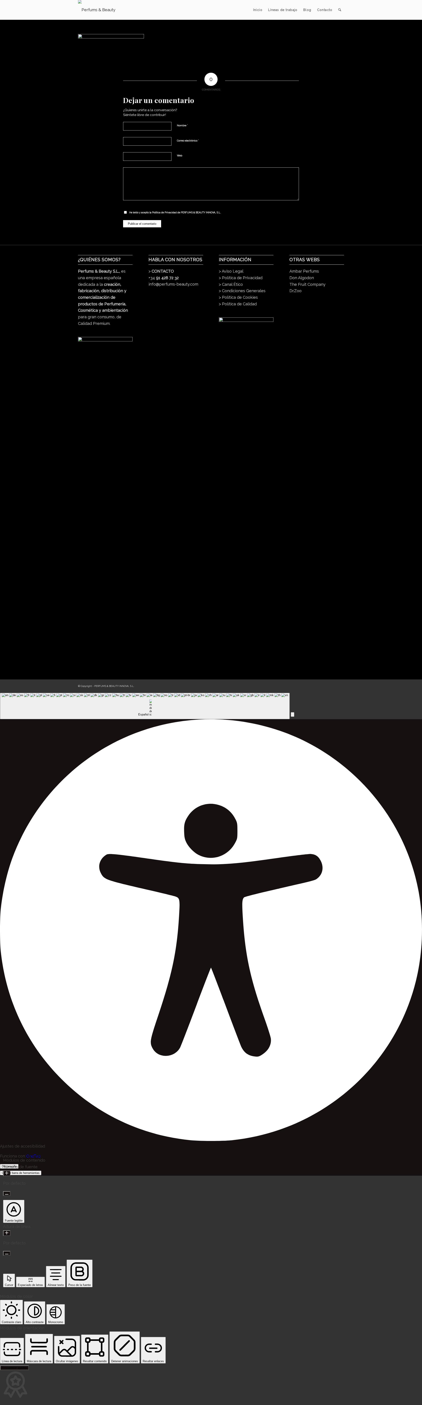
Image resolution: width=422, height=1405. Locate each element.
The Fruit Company (307, 284)
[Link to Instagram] (340, 685)
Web (179, 155)
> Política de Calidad (238, 304)
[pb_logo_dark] (96, 10)
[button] (292, 714)
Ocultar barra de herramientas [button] (21, 1173)
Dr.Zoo (295, 290)
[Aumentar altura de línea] (6, 1233)
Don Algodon (301, 277)
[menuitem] (257, 10)
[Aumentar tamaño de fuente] (6, 1173)
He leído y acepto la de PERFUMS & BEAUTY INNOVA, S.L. (175, 212)
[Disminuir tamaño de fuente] (6, 1193)
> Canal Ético (231, 284)
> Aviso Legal (231, 271)
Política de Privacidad (164, 212)
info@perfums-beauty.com (173, 284)
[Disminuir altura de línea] (6, 1253)
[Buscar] (339, 10)
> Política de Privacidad (240, 277)
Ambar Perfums (304, 271)
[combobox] (145, 706)
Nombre (182, 125)
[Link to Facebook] (327, 685)
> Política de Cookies (238, 297)
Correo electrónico (188, 140)
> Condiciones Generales (242, 290)
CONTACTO (163, 271)
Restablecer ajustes (14, 1367)
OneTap (33, 1156)
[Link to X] (334, 685)
